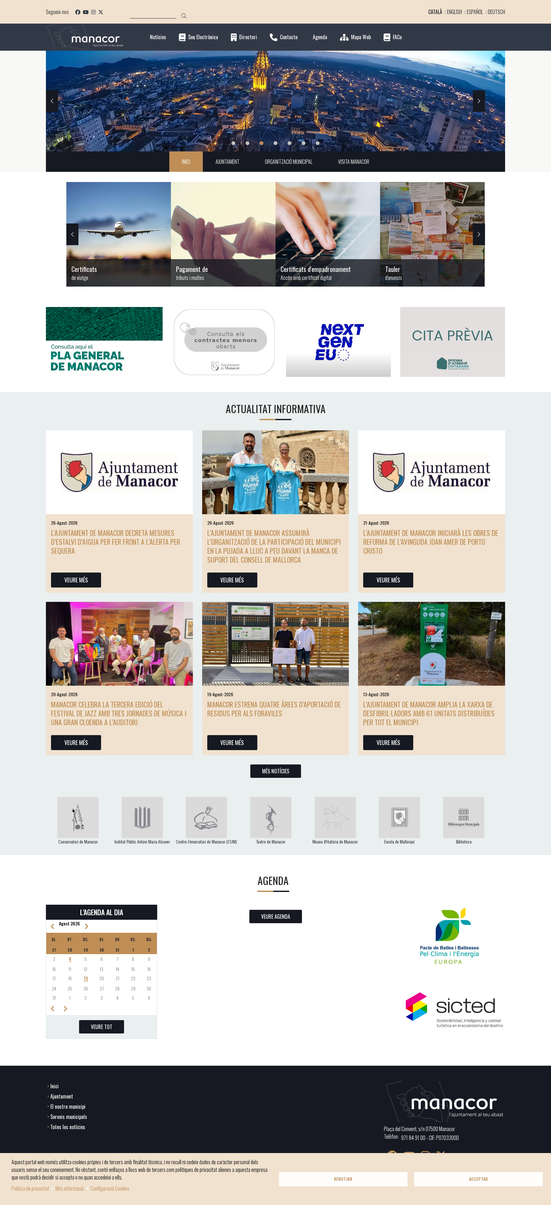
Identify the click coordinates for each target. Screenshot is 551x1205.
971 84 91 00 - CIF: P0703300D (430, 1138)
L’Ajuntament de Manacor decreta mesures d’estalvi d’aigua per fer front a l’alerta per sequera (115, 542)
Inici (54, 1086)
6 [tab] (303, 143)
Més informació (69, 1188)
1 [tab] (233, 143)
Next (479, 101)
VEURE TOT (101, 1027)
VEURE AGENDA (275, 916)
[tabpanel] (275, 101)
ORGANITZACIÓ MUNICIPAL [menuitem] (288, 161)
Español (475, 12)
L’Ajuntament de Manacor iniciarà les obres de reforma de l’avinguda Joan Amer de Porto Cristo (430, 542)
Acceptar (478, 1179)
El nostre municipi (67, 1106)
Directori (248, 37)
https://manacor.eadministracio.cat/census (328, 234)
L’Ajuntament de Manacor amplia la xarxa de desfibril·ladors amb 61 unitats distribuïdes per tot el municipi (429, 713)
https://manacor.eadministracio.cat (432, 234)
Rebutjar (343, 1179)
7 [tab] (318, 143)
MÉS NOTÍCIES (275, 771)
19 (86, 978)
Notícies (158, 37)
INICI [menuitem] (186, 161)
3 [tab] (261, 143)
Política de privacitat (30, 1188)
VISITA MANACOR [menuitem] (353, 161)
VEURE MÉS (76, 580)
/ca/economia (223, 234)
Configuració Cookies (110, 1188)
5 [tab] (289, 143)
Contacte (289, 37)
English (454, 12)
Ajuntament (61, 1096)
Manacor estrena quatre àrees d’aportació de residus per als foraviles (274, 708)
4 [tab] (275, 143)
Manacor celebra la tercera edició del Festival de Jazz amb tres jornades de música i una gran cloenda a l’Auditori (119, 713)
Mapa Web (361, 37)
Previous (52, 101)
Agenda (320, 37)
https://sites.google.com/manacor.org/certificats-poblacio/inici (118, 234)
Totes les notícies (67, 1127)
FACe (397, 37)
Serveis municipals (68, 1117)
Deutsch (496, 12)
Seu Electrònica (203, 37)
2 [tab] (247, 143)
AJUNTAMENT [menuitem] (227, 161)
